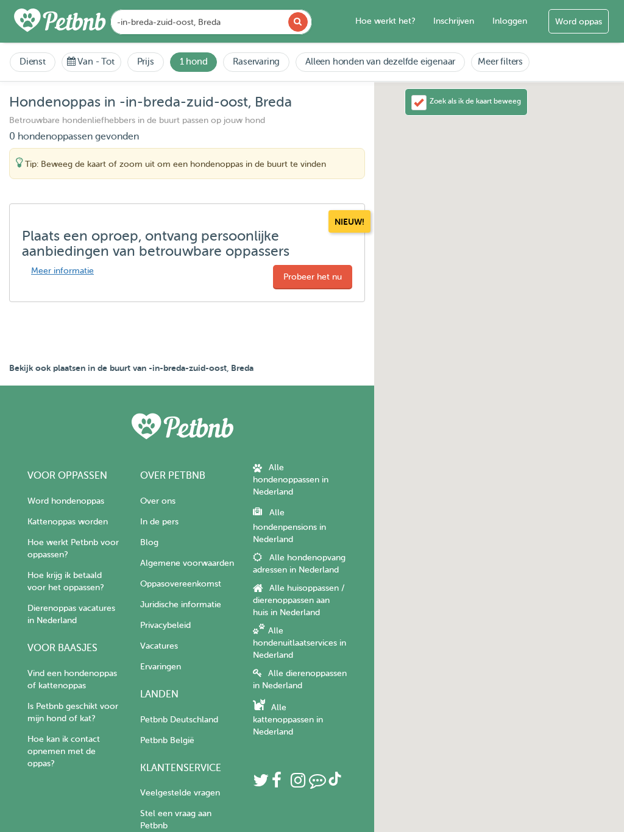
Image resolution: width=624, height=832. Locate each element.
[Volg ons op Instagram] (298, 783)
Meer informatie (62, 270)
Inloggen (509, 21)
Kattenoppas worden (67, 521)
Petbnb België (167, 740)
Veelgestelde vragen (180, 792)
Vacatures (159, 645)
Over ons (158, 501)
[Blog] (317, 783)
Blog (149, 542)
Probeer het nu (312, 276)
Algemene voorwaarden (187, 563)
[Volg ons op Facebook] (277, 783)
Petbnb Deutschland (179, 719)
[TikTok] (335, 783)
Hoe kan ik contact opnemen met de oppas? (63, 751)
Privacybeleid (165, 625)
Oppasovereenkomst (180, 583)
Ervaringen (160, 666)
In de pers (159, 521)
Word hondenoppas (65, 501)
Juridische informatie (180, 604)
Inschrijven (453, 21)
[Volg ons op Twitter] (261, 783)
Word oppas (578, 21)
